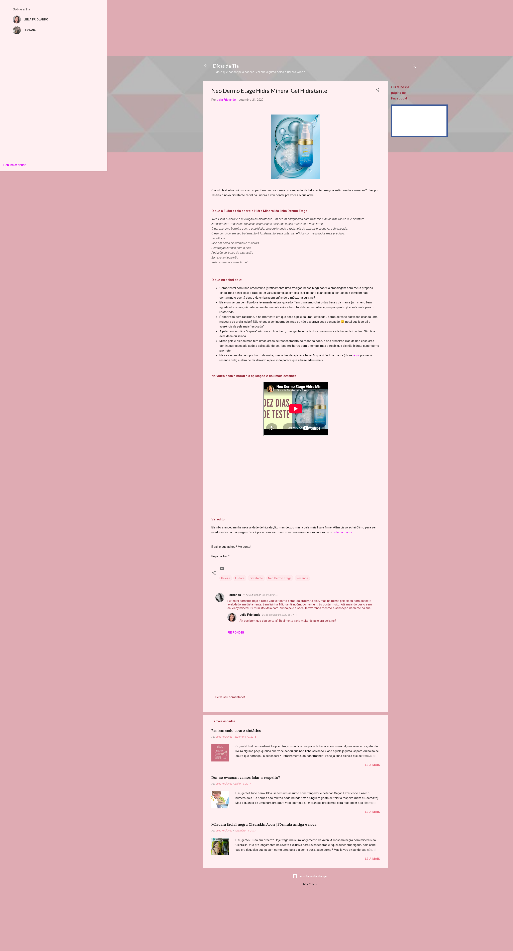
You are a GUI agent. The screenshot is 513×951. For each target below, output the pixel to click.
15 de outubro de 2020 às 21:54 (260, 594)
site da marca (343, 532)
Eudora (239, 578)
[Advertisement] (120, 28)
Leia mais (372, 765)
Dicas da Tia (226, 66)
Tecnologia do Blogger (312, 876)
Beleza (225, 578)
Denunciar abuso (14, 165)
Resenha (302, 578)
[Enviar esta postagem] (221, 570)
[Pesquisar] (414, 67)
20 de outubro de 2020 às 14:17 (279, 614)
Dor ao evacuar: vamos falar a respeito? (245, 777)
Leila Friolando (250, 614)
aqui (356, 355)
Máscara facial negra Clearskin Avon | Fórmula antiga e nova (263, 824)
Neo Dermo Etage (279, 578)
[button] (377, 90)
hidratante (256, 578)
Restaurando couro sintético (236, 730)
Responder (235, 632)
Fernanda (234, 595)
